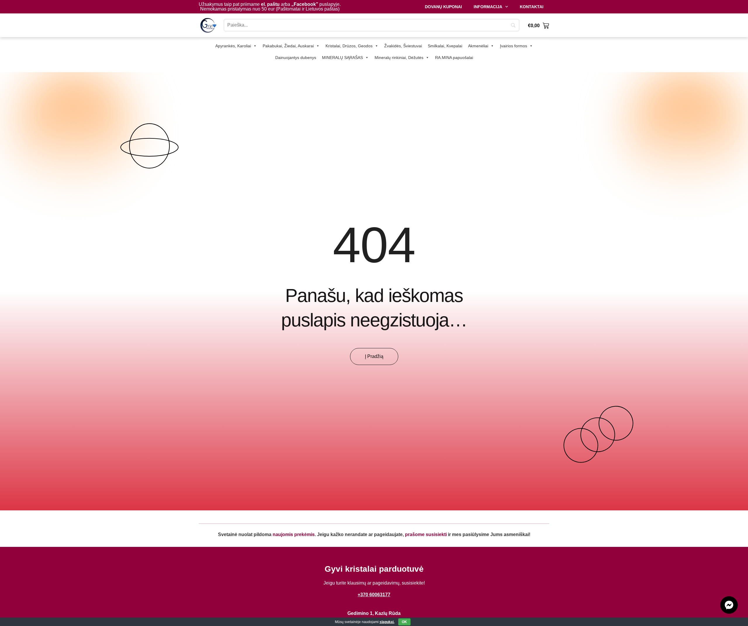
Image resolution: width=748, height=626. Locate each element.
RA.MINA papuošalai (454, 57)
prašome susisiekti (426, 534)
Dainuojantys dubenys (295, 57)
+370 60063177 (374, 594)
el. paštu (270, 4)
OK (404, 622)
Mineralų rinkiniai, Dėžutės (399, 57)
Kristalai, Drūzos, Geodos (349, 46)
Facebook (305, 4)
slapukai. (387, 622)
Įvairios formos (513, 46)
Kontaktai (531, 6)
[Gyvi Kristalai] (208, 25)
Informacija (488, 6)
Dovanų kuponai (443, 6)
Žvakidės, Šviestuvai (403, 46)
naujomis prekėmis (294, 534)
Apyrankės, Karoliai (233, 46)
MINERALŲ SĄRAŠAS (342, 57)
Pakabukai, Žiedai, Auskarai (288, 46)
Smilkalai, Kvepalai (445, 46)
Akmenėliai (478, 46)
